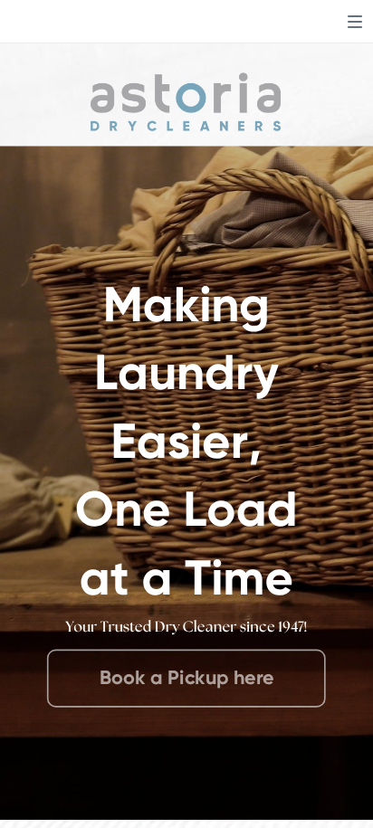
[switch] (355, 22)
